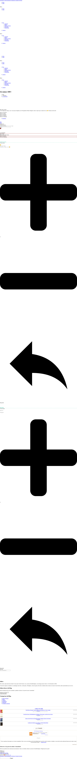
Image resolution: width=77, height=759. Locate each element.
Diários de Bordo (8, 25)
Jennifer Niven (43, 742)
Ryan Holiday (38, 715)
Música (6, 24)
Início (3, 2)
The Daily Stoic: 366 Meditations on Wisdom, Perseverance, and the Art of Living (38, 714)
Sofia (33, 732)
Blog (3, 22)
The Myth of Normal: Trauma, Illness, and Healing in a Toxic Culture (38, 710)
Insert (12, 758)
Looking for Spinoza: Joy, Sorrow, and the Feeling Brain (38, 722)
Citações (38, 738)
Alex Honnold (38, 719)
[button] (38, 6)
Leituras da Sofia (39, 708)
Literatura (6, 23)
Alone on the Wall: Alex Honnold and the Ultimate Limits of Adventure (38, 718)
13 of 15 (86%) (43, 733)
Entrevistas (6, 26)
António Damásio (38, 723)
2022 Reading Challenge (38, 731)
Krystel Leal (9, 755)
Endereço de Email (3, 692)
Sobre (3, 3)
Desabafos (4, 118)
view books (46, 734)
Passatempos (7, 27)
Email (1, 750)
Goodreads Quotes (74, 744)
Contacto (3, 30)
